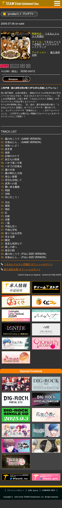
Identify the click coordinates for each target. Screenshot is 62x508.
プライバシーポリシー (15, 490)
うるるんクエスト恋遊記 (45, 35)
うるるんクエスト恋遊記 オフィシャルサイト (28, 264)
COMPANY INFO (48, 490)
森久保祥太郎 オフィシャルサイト (22, 269)
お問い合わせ (33, 490)
